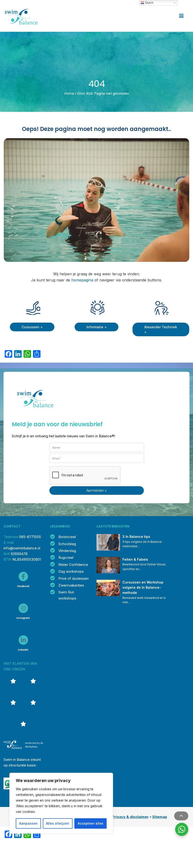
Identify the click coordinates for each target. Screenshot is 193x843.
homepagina (82, 280)
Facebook (23, 586)
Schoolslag (67, 544)
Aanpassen (28, 823)
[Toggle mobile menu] (181, 16)
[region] (61, 803)
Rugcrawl (65, 557)
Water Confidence (73, 564)
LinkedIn (23, 650)
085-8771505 (30, 537)
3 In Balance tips (136, 537)
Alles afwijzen (57, 823)
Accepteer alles (90, 823)
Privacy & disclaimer (130, 817)
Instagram (23, 618)
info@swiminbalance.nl (22, 548)
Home (69, 93)
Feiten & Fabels (135, 559)
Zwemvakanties (71, 585)
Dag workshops (71, 571)
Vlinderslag (67, 550)
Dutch (148, 2)
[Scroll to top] (181, 815)
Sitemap (159, 817)
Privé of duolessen (73, 578)
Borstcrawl (67, 537)
